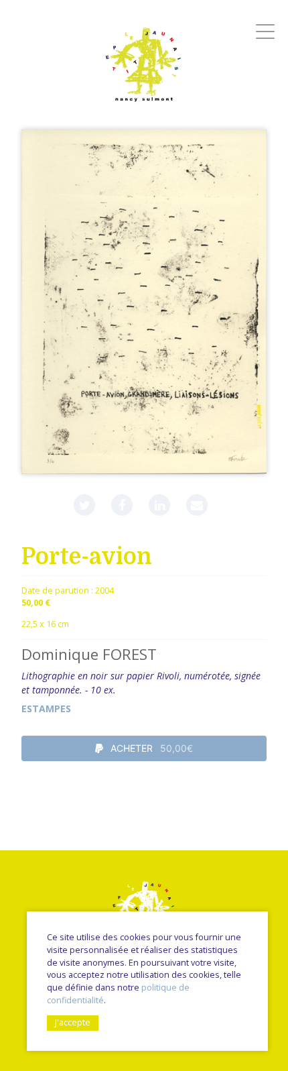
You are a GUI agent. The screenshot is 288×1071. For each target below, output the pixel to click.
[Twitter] (84, 505)
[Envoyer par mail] (197, 505)
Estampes (46, 708)
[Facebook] (122, 505)
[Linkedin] (159, 505)
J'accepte (72, 1022)
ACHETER (150, 748)
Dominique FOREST (89, 654)
